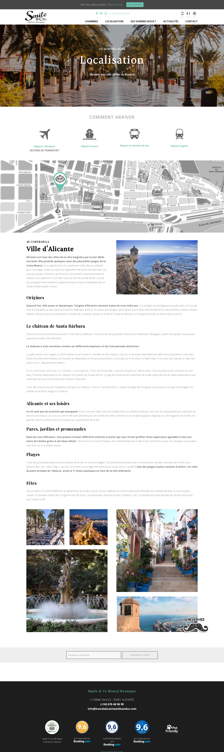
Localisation (114, 21)
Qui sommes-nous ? (143, 21)
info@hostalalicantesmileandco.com (112, 709)
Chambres (91, 21)
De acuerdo (135, 4)
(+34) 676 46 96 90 (119, 13)
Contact (191, 21)
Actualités (170, 21)
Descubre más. (115, 4)
